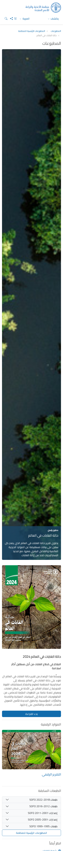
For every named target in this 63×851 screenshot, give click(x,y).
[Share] (10, 18)
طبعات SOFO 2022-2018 (43, 799)
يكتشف (54, 18)
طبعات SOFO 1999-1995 (43, 826)
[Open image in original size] (31, 609)
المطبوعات (56, 31)
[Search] (4, 18)
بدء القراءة (31, 713)
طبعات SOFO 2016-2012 (43, 806)
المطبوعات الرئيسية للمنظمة (31, 31)
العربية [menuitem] (26, 18)
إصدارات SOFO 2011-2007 (42, 812)
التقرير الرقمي (51, 774)
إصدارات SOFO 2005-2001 (42, 819)
